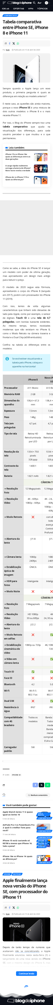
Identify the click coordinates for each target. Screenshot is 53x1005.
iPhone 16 (42, 844)
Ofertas (41, 847)
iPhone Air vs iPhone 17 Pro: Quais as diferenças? (17, 178)
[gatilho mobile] (5, 3)
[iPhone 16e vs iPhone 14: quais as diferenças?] (43, 859)
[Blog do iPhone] (19, 3)
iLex (8, 50)
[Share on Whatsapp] (18, 43)
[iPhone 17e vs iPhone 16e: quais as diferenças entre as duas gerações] (41, 157)
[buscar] (34, 2)
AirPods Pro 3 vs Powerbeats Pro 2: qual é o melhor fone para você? (19, 828)
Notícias (17, 874)
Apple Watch (41, 814)
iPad (6, 985)
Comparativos (10, 15)
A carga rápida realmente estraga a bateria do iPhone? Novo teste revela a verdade (18, 168)
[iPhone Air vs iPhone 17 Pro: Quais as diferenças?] (41, 180)
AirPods (41, 828)
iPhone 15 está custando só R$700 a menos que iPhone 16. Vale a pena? (17, 843)
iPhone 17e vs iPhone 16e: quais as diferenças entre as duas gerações (17, 156)
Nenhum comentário (39, 795)
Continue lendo (26, 973)
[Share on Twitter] (14, 43)
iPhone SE (16, 775)
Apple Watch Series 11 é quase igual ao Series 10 (18, 813)
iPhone (7, 874)
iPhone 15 (42, 841)
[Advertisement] (26, 227)
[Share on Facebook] (9, 43)
